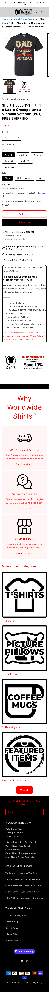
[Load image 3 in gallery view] (24, 86)
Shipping (5, 188)
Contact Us (23, 508)
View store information (15, 239)
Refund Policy (11, 927)
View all (24, 790)
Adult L (37, 155)
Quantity (5, 132)
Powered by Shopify (34, 983)
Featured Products (13, 780)
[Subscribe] (40, 812)
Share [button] (7, 125)
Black (7, 178)
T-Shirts (7, 621)
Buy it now (24, 222)
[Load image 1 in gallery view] (9, 86)
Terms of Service (13, 940)
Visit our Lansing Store (16, 915)
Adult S (8, 155)
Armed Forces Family (23, 19)
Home (5, 19)
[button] (5, 12)
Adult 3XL (9, 167)
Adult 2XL (25, 161)
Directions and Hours (23, 553)
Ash (40, 178)
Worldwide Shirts (20, 983)
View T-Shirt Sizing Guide (19, 260)
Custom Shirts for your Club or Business (23, 891)
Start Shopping (23, 464)
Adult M (23, 155)
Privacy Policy (11, 934)
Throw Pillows (10, 674)
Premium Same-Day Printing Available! (23, 879)
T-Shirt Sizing (11, 921)
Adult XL (9, 161)
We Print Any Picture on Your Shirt (21, 873)
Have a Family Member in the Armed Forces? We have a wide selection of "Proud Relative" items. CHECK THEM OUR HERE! (24, 336)
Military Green (24, 178)
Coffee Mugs (9, 727)
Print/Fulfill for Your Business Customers (24, 898)
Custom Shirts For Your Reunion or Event (24, 885)
